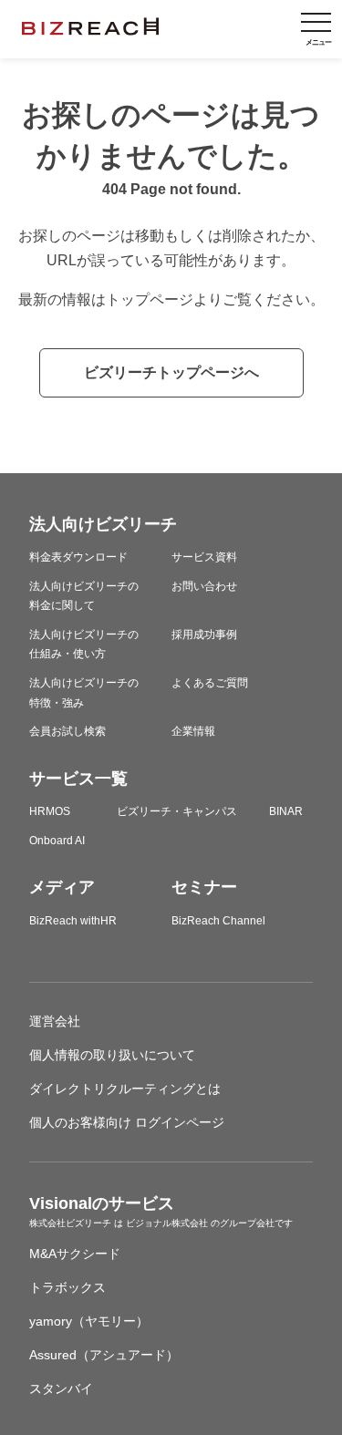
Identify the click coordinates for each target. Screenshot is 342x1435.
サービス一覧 (78, 778)
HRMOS (49, 811)
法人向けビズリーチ (103, 524)
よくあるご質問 (209, 682)
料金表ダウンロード (78, 557)
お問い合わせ (204, 586)
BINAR (286, 811)
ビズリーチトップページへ (171, 372)
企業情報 (193, 731)
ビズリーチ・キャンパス (177, 811)
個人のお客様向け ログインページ (126, 1122)
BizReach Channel (218, 920)
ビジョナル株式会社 (168, 1223)
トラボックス (67, 1287)
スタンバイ (61, 1388)
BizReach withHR (73, 920)
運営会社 (54, 1021)
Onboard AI (57, 840)
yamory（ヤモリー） (89, 1321)
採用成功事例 (204, 634)
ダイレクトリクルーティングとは (125, 1088)
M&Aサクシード (74, 1253)
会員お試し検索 (67, 731)
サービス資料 (204, 557)
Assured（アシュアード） (104, 1354)
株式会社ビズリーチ (71, 1223)
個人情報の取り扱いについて (112, 1055)
